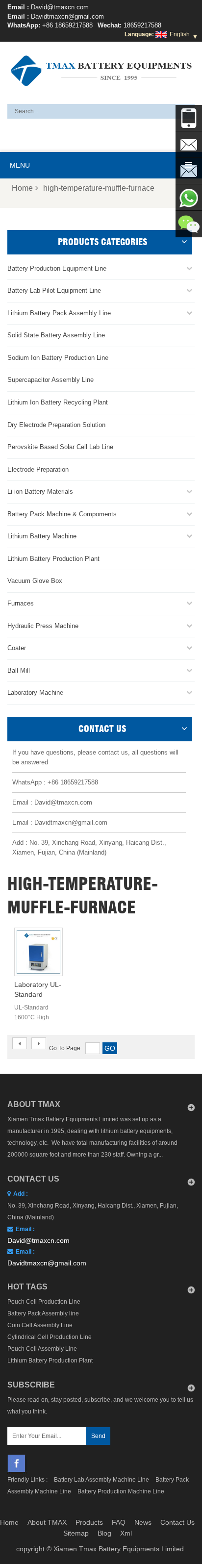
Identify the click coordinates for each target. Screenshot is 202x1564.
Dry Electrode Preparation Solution (56, 425)
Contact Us (177, 1522)
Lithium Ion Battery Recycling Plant (57, 402)
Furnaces (20, 603)
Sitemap (76, 1533)
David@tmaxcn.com (60, 7)
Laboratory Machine (35, 692)
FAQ (119, 1522)
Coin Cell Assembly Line (40, 1325)
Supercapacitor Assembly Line (50, 379)
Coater (16, 648)
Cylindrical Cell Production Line (49, 1337)
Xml (126, 1533)
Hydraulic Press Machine (42, 626)
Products (89, 1522)
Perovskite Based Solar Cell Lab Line (60, 447)
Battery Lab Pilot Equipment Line (54, 290)
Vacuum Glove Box (34, 580)
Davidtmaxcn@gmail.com (67, 16)
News (143, 1522)
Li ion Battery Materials (40, 491)
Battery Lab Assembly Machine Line (101, 1479)
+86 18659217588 (67, 25)
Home (22, 188)
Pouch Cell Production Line (43, 1301)
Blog (104, 1533)
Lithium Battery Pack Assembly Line (59, 313)
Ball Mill (18, 670)
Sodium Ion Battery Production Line (57, 357)
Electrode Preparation (38, 469)
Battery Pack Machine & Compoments (62, 514)
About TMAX (47, 1522)
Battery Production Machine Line (120, 1491)
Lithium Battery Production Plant (53, 558)
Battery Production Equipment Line (56, 268)
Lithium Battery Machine (41, 536)
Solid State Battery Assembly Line (56, 335)
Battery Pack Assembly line (43, 1313)
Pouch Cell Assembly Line (42, 1348)
